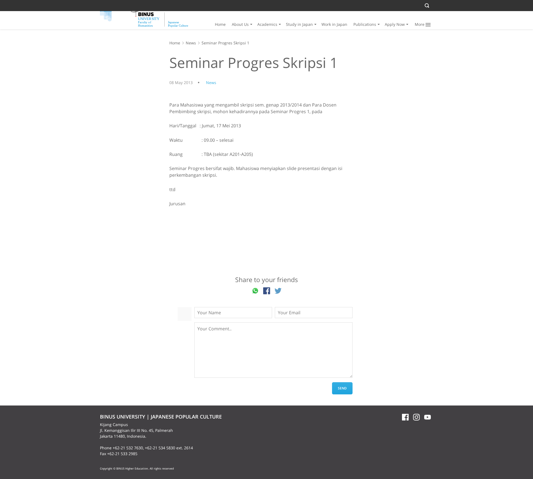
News (191, 42)
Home (220, 24)
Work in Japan (334, 24)
